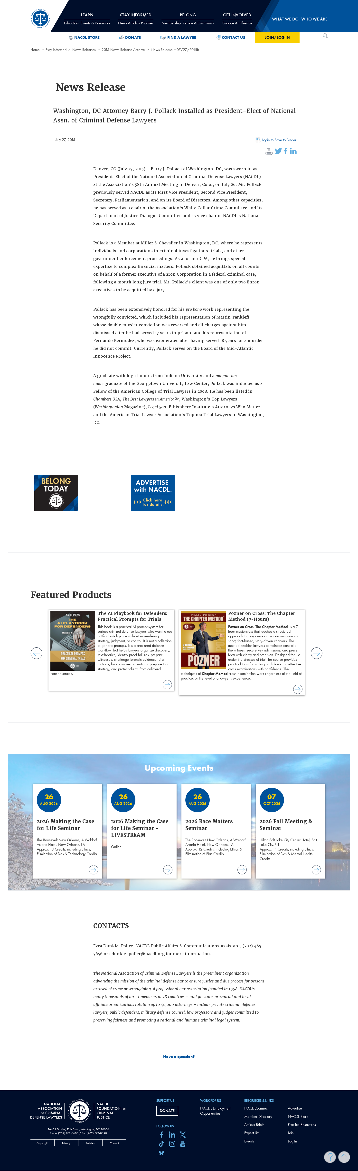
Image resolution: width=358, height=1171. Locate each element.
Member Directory (258, 1116)
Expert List (251, 1132)
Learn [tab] (87, 19)
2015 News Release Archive (123, 49)
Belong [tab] (187, 19)
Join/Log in (277, 37)
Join (291, 1132)
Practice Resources (302, 1124)
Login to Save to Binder (279, 139)
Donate (133, 37)
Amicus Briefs (254, 1124)
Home (35, 49)
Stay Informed (56, 49)
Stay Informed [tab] (135, 19)
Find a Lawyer (181, 37)
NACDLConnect (256, 1108)
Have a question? (179, 1056)
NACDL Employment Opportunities (215, 1111)
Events (249, 1141)
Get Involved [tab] (237, 19)
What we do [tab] (285, 19)
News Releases (84, 49)
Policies (90, 1143)
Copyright (42, 1143)
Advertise (295, 1108)
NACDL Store (87, 37)
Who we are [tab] (314, 19)
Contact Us (233, 37)
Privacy (66, 1143)
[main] (179, 545)
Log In (292, 1141)
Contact (114, 1143)
